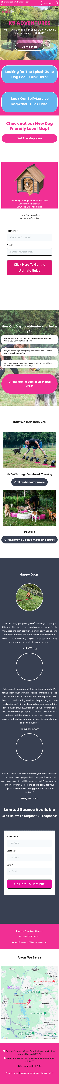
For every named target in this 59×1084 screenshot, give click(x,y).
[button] (56, 10)
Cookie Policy (47, 1073)
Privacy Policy (12, 1073)
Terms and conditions (29, 1073)
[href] (29, 1002)
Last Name (11, 851)
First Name (12, 231)
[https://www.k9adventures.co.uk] (8, 10)
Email (10, 245)
